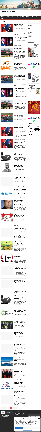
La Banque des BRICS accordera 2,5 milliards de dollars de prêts (20, 310)
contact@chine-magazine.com (5, 415)
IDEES (12, 16)
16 (13, 408)
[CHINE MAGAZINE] (20, 8)
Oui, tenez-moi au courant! (34, 33)
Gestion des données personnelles (19, 411)
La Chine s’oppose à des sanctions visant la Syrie (20, 190)
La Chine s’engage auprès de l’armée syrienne (18, 333)
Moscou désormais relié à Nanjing (20, 396)
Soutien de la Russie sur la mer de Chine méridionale (20, 371)
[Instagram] (29, 64)
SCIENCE (27, 16)
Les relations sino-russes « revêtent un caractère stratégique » (20, 255)
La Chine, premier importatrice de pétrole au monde (20, 297)
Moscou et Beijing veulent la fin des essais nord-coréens (20, 129)
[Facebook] (31, 64)
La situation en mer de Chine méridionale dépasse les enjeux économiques (20, 202)
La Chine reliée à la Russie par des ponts (19, 242)
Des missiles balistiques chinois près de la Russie (20, 229)
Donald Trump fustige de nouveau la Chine (20, 38)
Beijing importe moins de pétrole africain (19, 153)
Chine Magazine (22, 28)
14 (8, 408)
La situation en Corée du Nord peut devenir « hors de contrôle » (20, 115)
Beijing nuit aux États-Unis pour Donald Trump (20, 89)
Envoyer (29, 36)
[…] (17, 34)
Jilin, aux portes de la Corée (19, 178)
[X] (39, 64)
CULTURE (2, 16)
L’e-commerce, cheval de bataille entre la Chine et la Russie (20, 63)
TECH (36, 16)
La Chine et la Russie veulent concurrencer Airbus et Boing (19, 281)
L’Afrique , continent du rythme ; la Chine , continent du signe (20, 165)
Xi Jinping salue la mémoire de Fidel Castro (20, 267)
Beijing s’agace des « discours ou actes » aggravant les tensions (20, 102)
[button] (39, 418)
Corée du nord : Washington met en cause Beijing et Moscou (20, 50)
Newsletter (30, 32)
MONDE (17, 16)
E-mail (29, 28)
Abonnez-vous (9, 412)
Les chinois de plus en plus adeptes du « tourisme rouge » (19, 346)
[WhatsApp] (34, 67)
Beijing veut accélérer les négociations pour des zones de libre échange (19, 215)
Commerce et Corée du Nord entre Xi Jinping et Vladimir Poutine (20, 141)
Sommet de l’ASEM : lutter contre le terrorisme (19, 384)
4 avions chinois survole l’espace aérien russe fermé (20, 359)
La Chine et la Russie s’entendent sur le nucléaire (19, 26)
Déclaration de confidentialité (27, 430)
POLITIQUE (22, 16)
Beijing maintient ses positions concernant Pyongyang (19, 77)
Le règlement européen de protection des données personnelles (20, 414)
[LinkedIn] (34, 64)
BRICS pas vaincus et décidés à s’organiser (19, 322)
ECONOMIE (7, 16)
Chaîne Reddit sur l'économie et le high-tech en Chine (30, 129)
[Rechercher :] (33, 22)
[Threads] (36, 64)
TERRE (2, 18)
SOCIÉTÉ (32, 16)
